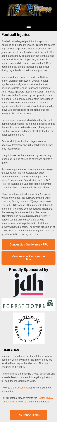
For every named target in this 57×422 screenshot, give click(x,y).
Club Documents (20, 387)
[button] (28, 26)
